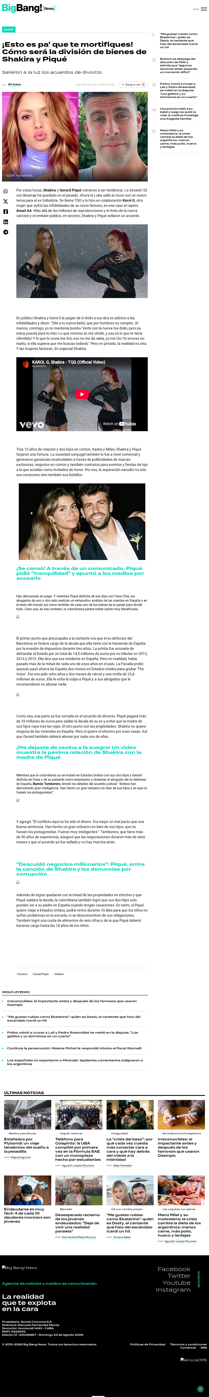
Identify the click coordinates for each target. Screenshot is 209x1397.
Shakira (59, 974)
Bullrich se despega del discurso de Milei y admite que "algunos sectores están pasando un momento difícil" (178, 65)
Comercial (188, 1348)
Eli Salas (14, 84)
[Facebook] (5, 211)
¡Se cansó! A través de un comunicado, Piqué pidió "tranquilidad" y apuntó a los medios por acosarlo (80, 573)
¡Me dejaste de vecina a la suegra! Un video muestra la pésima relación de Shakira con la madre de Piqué (78, 752)
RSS (204, 1348)
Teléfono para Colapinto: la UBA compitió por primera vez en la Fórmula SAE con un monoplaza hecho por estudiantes (78, 1149)
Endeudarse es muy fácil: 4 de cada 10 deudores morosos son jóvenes (27, 1215)
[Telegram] (5, 232)
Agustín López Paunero (78, 1165)
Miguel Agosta (20, 1157)
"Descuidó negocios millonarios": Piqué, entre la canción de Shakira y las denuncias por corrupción (80, 869)
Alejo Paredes (122, 1165)
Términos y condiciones (188, 1345)
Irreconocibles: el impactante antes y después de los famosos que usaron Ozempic (72, 1003)
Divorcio (22, 974)
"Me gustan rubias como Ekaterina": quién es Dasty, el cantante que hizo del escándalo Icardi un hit (73, 1019)
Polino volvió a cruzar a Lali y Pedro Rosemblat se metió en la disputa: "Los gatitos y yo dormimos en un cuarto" (72, 1035)
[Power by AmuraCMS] (194, 1360)
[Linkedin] (5, 221)
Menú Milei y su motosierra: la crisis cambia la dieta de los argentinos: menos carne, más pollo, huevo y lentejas (178, 139)
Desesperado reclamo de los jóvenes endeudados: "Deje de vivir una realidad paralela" (77, 1223)
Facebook (174, 1269)
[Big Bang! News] (28, 8)
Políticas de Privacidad (147, 1345)
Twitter (179, 1275)
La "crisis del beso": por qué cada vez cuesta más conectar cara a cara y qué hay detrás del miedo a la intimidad (130, 1149)
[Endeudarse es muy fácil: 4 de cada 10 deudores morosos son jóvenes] (27, 1190)
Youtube (176, 1282)
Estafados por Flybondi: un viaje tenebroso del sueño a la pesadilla (26, 1145)
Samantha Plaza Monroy (79, 1237)
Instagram (173, 1289)
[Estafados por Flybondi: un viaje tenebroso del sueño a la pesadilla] (27, 1115)
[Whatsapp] (5, 191)
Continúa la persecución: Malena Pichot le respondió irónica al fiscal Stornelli (74, 1048)
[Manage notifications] (200, 1389)
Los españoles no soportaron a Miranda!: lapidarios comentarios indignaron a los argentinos (75, 1062)
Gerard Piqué (41, 974)
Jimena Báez (122, 1237)
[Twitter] (5, 201)
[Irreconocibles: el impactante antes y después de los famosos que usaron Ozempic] (181, 1115)
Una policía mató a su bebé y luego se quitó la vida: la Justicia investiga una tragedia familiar (179, 114)
